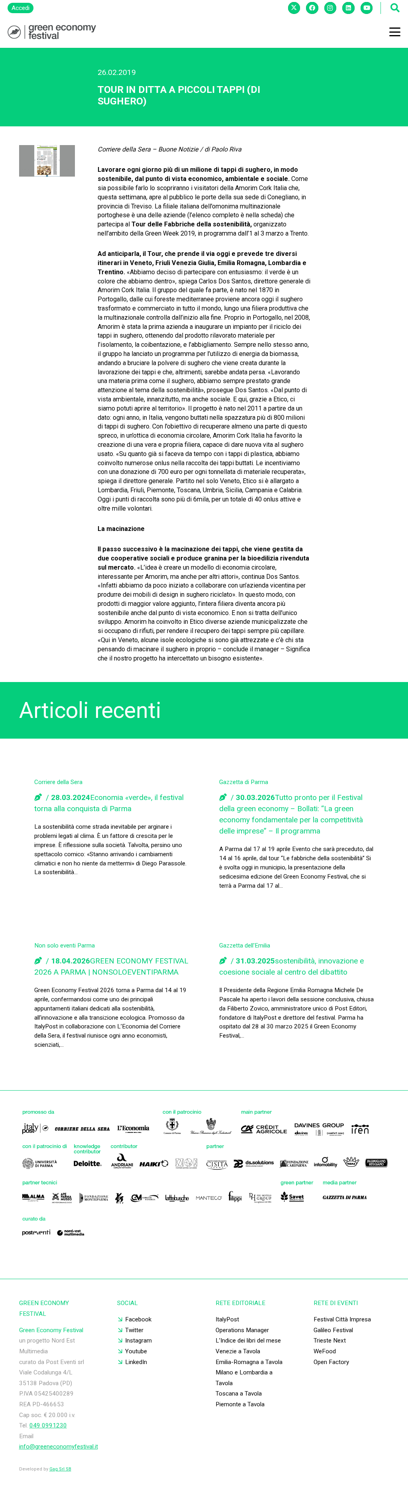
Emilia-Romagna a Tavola (249, 1362)
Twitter (134, 1330)
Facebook (138, 1319)
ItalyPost (227, 1319)
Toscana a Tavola (239, 1393)
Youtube (136, 1351)
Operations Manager (242, 1330)
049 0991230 (48, 1425)
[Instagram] (330, 8)
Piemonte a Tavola (240, 1404)
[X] (294, 8)
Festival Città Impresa (342, 1319)
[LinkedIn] (348, 8)
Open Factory (331, 1362)
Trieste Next (330, 1340)
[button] (394, 31)
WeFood (325, 1351)
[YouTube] (367, 8)
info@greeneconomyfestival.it (58, 1446)
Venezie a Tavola (238, 1351)
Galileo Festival (333, 1330)
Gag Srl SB (60, 1469)
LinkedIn (136, 1362)
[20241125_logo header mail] (52, 32)
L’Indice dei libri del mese (248, 1340)
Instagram (138, 1340)
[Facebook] (312, 8)
